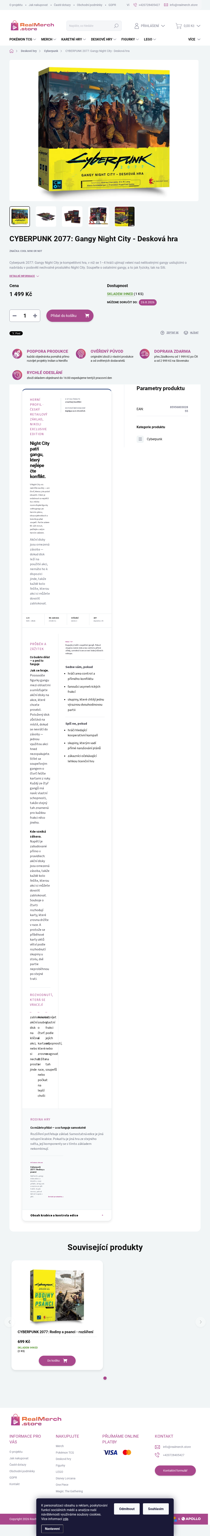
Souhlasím (156, 1509)
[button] (105, 1378)
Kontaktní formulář (175, 1470)
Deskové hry (63, 1459)
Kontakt (14, 1484)
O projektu (16, 5)
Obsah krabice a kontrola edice (54, 1215)
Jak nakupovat (38, 5)
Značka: (25, 251)
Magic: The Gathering (69, 1491)
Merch (60, 1446)
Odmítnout (127, 1509)
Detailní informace (22, 276)
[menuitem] (23, 39)
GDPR (112, 5)
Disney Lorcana (65, 1478)
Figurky (60, 1465)
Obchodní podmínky (89, 5)
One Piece (62, 1484)
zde (65, 1519)
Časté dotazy (62, 5)
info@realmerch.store (177, 1446)
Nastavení (52, 1529)
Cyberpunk (154, 439)
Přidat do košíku (63, 315)
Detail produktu (55, 1197)
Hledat (116, 25)
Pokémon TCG (65, 1452)
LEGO (59, 1471)
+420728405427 (173, 1455)
